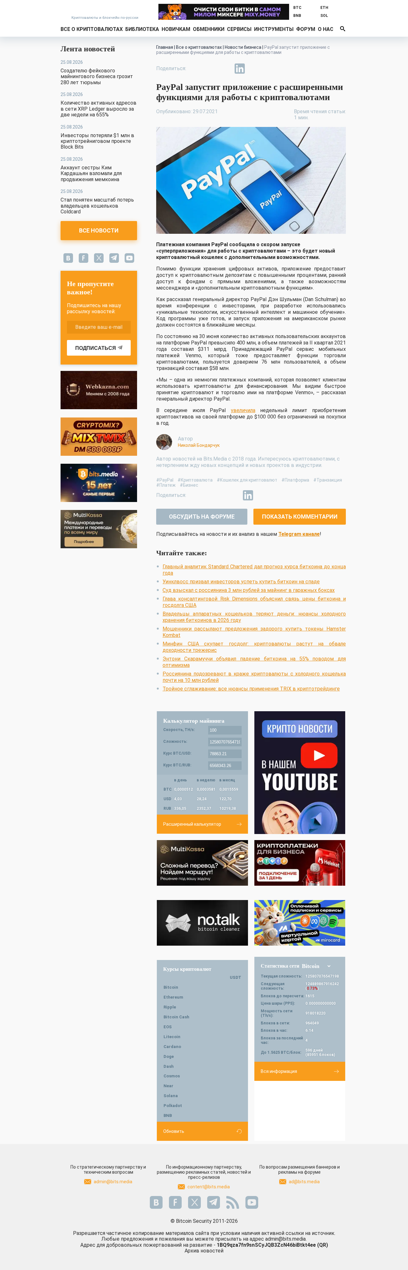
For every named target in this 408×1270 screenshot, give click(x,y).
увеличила (243, 410)
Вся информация (279, 1071)
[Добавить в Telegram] (225, 68)
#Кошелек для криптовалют (247, 480)
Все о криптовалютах (92, 29)
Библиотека (142, 29)
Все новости (99, 230)
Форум (305, 29)
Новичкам (176, 29)
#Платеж (166, 485)
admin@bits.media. (286, 1239)
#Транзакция (327, 480)
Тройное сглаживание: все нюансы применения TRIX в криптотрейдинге (251, 689)
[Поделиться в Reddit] (269, 68)
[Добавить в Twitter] (210, 68)
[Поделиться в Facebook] (196, 68)
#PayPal (164, 480)
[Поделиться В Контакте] (254, 68)
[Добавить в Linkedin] (240, 68)
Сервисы (239, 29)
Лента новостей (88, 49)
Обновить (173, 1131)
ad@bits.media (304, 1181)
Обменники (208, 29)
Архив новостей (204, 1251)
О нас (325, 29)
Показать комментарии (300, 516)
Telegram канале (299, 534)
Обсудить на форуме (202, 516)
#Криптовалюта (195, 480)
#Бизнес (189, 485)
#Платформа (295, 480)
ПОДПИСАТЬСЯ (95, 348)
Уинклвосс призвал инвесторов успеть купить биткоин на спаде (241, 582)
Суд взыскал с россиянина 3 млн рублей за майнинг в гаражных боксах (249, 590)
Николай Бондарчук (199, 445)
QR (322, 1245)
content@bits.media (208, 1186)
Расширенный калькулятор (192, 824)
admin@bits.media (113, 1181)
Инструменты (274, 29)
